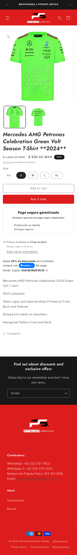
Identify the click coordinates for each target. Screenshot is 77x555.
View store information (22, 251)
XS (11, 176)
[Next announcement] (70, 5)
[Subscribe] (65, 393)
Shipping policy (60, 547)
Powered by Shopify (38, 541)
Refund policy (60, 541)
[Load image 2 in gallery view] (38, 117)
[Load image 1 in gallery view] (15, 117)
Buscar (12, 508)
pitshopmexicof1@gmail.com (36, 478)
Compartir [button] (14, 333)
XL (57, 175)
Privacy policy (19, 547)
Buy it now (38, 199)
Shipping (7, 162)
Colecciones (15, 500)
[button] (7, 18)
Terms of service (39, 547)
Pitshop (23, 541)
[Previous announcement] (7, 5)
